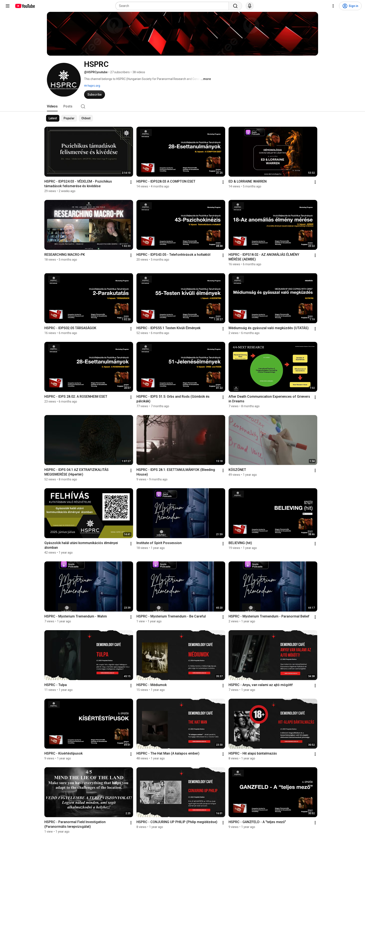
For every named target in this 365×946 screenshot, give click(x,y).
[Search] (235, 6)
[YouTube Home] (25, 6)
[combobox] (173, 5)
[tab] (52, 106)
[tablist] (182, 106)
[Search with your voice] (249, 6)
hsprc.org (93, 85)
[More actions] (131, 182)
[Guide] (7, 5)
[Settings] (333, 5)
